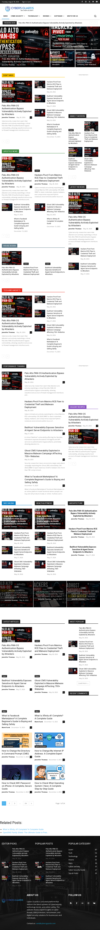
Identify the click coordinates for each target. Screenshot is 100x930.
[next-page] (7, 141)
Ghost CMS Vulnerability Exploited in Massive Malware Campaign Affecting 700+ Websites (90, 165)
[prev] (91, 22)
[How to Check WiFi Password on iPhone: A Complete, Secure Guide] (17, 772)
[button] (95, 16)
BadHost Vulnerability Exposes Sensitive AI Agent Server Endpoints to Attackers (75, 164)
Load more (82, 683)
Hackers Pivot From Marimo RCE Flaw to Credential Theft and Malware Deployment (49, 178)
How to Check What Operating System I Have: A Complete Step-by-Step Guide (49, 786)
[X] (89, 1)
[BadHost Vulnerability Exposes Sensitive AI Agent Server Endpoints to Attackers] (62, 58)
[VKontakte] (94, 903)
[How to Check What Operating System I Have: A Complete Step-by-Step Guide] (50, 772)
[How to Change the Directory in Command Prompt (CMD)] (17, 740)
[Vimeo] (93, 1)
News (5, 55)
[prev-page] (3, 141)
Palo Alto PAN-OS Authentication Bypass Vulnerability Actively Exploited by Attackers (50, 23)
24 (26, 803)
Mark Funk (6, 727)
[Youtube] (96, 1)
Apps (4, 711)
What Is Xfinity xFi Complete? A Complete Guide (55, 221)
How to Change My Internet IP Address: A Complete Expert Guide (49, 753)
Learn (56, 40)
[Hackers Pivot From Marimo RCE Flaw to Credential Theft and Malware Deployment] (75, 38)
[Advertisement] (67, 9)
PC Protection (40, 779)
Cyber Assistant (8, 746)
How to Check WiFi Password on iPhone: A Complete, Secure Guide (17, 786)
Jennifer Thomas (8, 117)
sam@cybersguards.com (45, 923)
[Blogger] (70, 903)
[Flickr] (82, 903)
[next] (95, 22)
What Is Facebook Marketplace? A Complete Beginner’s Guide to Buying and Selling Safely (54, 129)
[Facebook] (82, 1)
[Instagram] (85, 1)
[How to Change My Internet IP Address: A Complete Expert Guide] (50, 740)
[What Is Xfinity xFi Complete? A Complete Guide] (40, 221)
